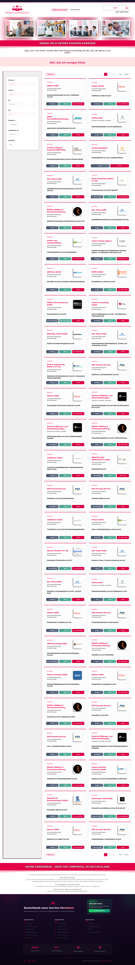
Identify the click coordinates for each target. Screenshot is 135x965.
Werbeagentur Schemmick (106, 960)
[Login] (126, 7)
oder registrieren (122, 12)
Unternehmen (75, 9)
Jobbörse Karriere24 (59, 9)
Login (115, 8)
